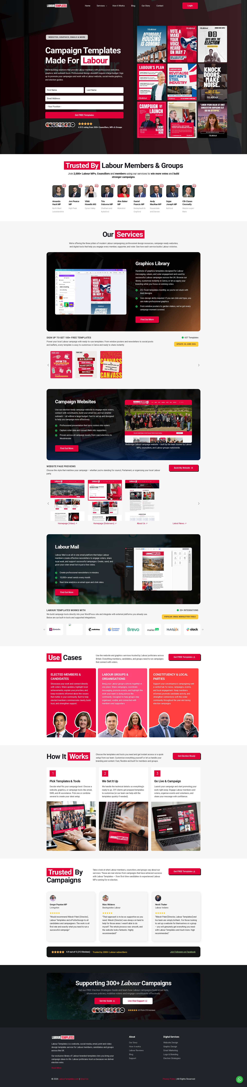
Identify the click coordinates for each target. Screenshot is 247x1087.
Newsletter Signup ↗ (179, 523)
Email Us (84, 1079)
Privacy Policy (169, 1079)
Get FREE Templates (84, 115)
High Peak (73, 208)
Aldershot (121, 208)
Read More (56, 1068)
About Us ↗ (67, 523)
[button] (190, 5)
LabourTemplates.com (69, 1079)
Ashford (169, 208)
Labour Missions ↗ (142, 523)
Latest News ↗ (105, 523)
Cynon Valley (90, 208)
